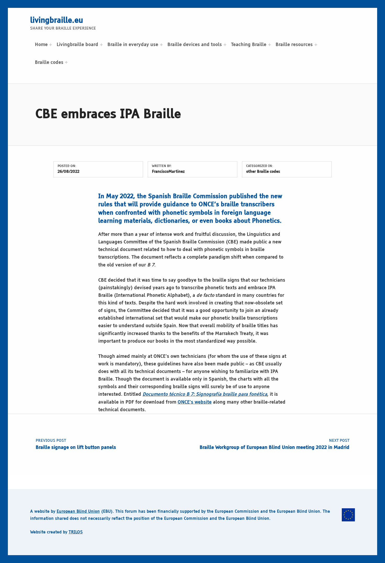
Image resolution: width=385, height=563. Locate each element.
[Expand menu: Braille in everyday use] (161, 44)
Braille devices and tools (194, 44)
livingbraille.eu (56, 20)
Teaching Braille (248, 44)
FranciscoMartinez (168, 172)
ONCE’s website (195, 402)
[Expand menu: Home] (50, 44)
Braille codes (49, 62)
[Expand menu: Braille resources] (316, 44)
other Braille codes (263, 172)
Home (41, 44)
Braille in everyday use (132, 44)
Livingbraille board (77, 44)
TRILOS (76, 532)
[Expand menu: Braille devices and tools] (225, 44)
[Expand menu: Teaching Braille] (269, 44)
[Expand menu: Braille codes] (66, 62)
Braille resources (294, 44)
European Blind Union (78, 511)
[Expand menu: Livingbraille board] (101, 44)
